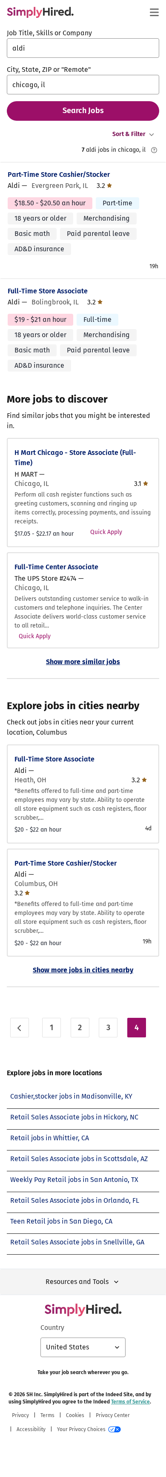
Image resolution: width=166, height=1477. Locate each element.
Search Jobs (83, 110)
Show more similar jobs (83, 662)
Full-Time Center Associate (56, 567)
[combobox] (83, 48)
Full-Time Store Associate (48, 291)
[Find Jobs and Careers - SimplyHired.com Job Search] (40, 12)
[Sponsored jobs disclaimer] (154, 150)
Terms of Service (130, 1402)
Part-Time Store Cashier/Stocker (59, 174)
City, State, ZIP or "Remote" (49, 69)
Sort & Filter (129, 134)
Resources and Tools (77, 1282)
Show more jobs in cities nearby (83, 970)
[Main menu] (154, 12)
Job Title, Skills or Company (49, 33)
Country (52, 1328)
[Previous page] (19, 1027)
